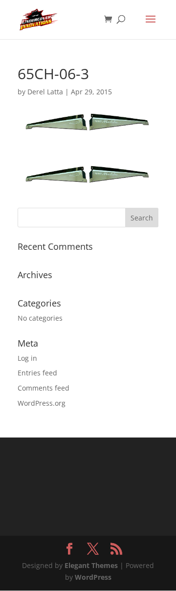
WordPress (93, 577)
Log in (27, 358)
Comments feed (43, 388)
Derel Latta (45, 91)
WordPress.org (42, 403)
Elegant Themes (91, 565)
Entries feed (37, 372)
